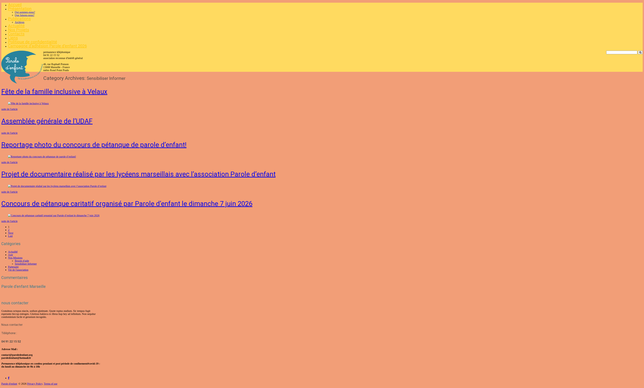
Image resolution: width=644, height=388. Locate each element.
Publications (19, 18)
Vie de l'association (18, 269)
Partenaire (13, 266)
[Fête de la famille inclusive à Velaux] (28, 103)
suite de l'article (9, 109)
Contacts (16, 34)
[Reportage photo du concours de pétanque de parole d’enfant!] (42, 156)
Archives (19, 22)
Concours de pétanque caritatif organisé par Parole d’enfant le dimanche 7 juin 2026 (126, 204)
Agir (10, 254)
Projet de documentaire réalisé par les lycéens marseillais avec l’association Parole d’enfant (138, 174)
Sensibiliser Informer (26, 263)
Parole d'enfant (9, 383)
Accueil (15, 4)
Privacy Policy (34, 383)
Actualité (16, 25)
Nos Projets (18, 30)
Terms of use (50, 383)
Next (10, 232)
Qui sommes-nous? (25, 12)
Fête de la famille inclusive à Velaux (54, 92)
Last (10, 236)
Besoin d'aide (22, 260)
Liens (13, 38)
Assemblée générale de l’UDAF (47, 121)
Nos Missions (15, 257)
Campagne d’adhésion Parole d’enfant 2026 (47, 46)
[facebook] (8, 378)
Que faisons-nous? (24, 15)
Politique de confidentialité (32, 42)
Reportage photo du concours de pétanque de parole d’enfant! (93, 145)
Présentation (20, 8)
